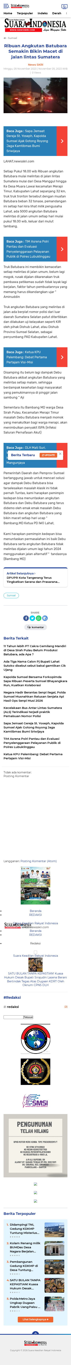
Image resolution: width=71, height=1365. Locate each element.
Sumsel (11, 595)
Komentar (37, 627)
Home (8, 13)
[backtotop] (35, 1334)
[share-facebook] (26, 618)
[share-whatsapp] (38, 618)
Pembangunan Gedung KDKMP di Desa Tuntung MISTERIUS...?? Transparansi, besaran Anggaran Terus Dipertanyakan (25, 1266)
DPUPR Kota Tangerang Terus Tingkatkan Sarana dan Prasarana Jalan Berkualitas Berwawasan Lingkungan (32, 580)
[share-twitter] (32, 618)
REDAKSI (35, 915)
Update (49, 455)
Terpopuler (25, 13)
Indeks (43, 13)
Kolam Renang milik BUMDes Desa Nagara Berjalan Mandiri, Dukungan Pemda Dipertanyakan (25, 1247)
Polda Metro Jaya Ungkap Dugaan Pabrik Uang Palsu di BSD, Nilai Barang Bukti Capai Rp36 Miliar (25, 1303)
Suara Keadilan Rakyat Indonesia (35, 923)
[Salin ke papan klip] (45, 618)
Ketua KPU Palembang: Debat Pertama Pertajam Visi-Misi (27, 357)
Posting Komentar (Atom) (39, 861)
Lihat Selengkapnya (35, 1319)
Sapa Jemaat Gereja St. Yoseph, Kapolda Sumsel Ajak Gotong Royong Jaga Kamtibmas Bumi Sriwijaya (27, 141)
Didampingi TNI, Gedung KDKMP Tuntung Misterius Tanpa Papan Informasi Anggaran (25, 1229)
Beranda (35, 911)
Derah (56, 13)
